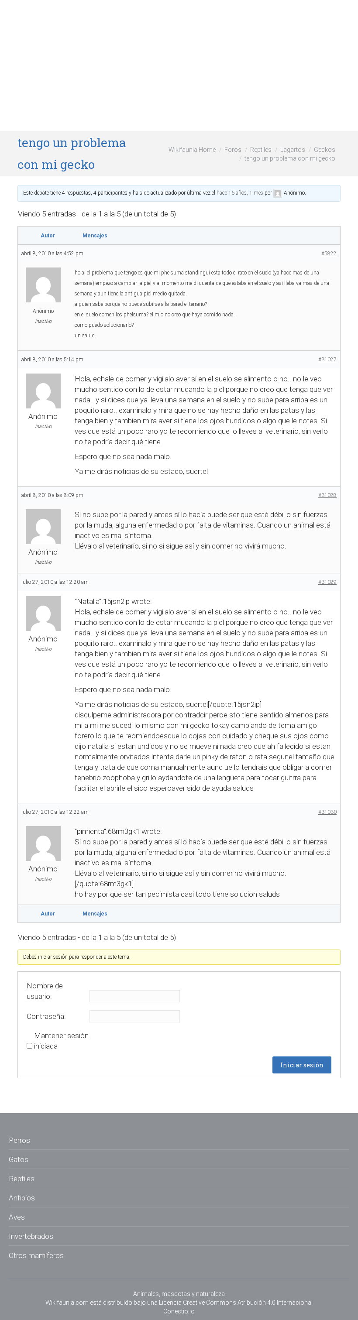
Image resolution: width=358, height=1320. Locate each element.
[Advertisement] (179, 65)
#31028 (327, 495)
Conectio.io (179, 1311)
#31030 (327, 812)
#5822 (329, 253)
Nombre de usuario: (45, 991)
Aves (17, 1217)
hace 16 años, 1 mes (240, 193)
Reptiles (261, 149)
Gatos (18, 1159)
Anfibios (22, 1197)
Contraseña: (46, 1016)
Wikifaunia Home (192, 149)
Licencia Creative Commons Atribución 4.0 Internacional (236, 1302)
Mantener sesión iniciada (61, 1040)
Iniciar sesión (302, 1065)
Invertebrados (31, 1236)
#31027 (327, 360)
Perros (19, 1140)
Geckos (324, 149)
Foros (232, 149)
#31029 (327, 582)
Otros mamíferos (36, 1255)
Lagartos (292, 149)
